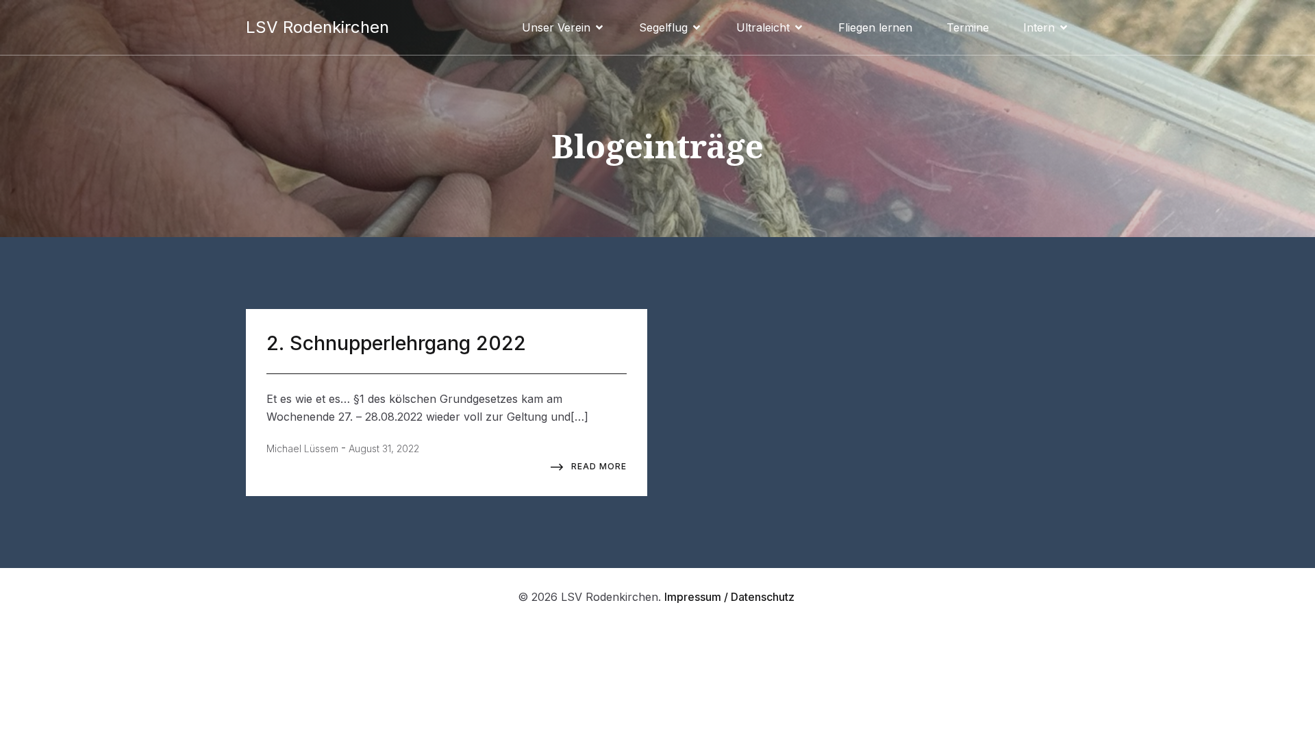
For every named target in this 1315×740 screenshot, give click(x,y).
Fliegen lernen (875, 27)
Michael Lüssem (302, 448)
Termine (968, 27)
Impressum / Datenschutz (730, 597)
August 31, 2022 (384, 448)
